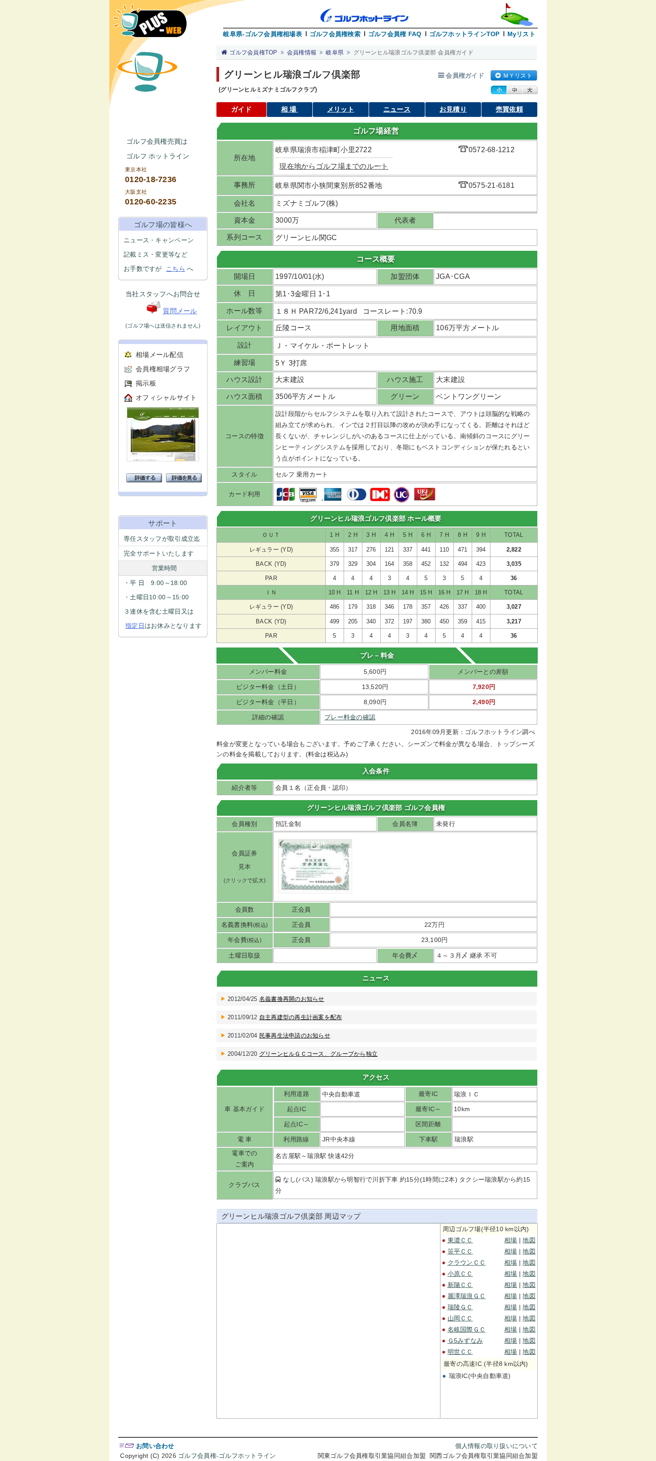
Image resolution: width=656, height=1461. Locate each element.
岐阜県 (335, 52)
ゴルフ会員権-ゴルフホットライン (227, 1455)
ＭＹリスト (517, 75)
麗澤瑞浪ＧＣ (467, 1295)
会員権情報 (301, 52)
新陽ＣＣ (460, 1284)
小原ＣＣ (460, 1273)
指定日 (135, 625)
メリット (340, 109)
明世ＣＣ (460, 1351)
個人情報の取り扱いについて (496, 1445)
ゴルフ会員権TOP (253, 52)
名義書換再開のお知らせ (291, 999)
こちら (175, 268)
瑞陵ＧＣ (460, 1307)
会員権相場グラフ (163, 369)
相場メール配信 (159, 354)
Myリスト (521, 33)
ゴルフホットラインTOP (464, 33)
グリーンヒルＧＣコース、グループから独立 (318, 1053)
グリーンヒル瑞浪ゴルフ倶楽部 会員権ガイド (413, 52)
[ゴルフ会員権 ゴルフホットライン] (150, 25)
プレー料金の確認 (349, 717)
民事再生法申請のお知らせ (294, 1035)
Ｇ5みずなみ (465, 1340)
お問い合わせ (155, 1445)
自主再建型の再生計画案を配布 (300, 1017)
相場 (289, 109)
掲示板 (146, 383)
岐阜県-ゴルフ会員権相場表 (262, 33)
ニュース (397, 109)
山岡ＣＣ (460, 1318)
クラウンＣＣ (467, 1262)
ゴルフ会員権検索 (335, 33)
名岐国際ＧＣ (467, 1329)
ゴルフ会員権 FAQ (395, 33)
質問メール (180, 311)
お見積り (453, 109)
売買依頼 (509, 109)
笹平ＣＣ (460, 1251)
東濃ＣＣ (460, 1240)
